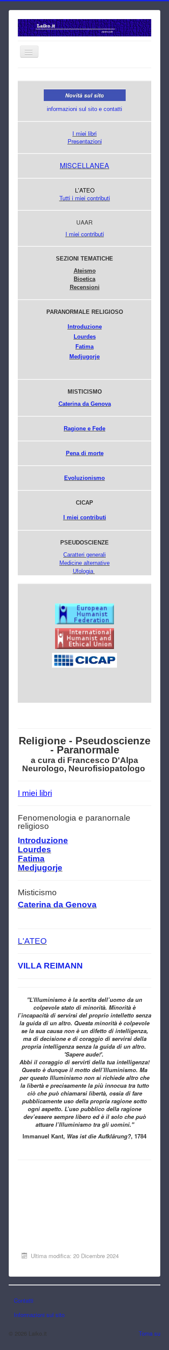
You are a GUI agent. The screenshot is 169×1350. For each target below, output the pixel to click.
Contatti (23, 1300)
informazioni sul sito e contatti (84, 109)
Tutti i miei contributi (84, 198)
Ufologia (83, 571)
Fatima (84, 346)
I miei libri (84, 133)
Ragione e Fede (84, 428)
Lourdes (85, 336)
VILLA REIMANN (50, 965)
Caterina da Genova (84, 404)
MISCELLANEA (84, 165)
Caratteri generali (84, 554)
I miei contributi (84, 234)
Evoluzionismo (84, 478)
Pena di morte (85, 453)
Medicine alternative (84, 563)
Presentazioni (85, 141)
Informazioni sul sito (39, 1315)
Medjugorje (40, 867)
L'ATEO (32, 941)
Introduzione (85, 326)
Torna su (149, 1333)
